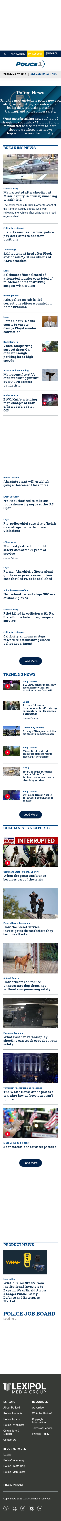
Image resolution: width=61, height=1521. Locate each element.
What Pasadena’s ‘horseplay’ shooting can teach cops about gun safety (30, 1040)
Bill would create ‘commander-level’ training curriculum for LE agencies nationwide (40, 709)
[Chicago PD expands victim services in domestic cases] (11, 731)
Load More (31, 661)
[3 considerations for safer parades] (30, 1123)
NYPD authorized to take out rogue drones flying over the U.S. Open (28, 504)
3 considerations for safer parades (29, 1147)
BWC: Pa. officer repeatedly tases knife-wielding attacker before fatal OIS (39, 687)
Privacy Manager (13, 1484)
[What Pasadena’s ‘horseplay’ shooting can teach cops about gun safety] (30, 1013)
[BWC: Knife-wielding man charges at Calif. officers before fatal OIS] (50, 400)
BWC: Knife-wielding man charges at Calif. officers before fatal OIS (20, 404)
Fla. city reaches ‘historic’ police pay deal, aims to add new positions (28, 235)
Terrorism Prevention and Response (22, 1088)
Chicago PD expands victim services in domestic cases (40, 733)
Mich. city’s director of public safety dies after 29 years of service (26, 549)
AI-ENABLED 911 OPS (43, 74)
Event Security (11, 496)
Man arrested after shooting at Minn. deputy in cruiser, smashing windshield (30, 196)
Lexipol (26, 1498)
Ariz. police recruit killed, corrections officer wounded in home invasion (27, 303)
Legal (6, 270)
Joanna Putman (10, 558)
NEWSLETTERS (18, 54)
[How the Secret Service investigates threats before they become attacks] (30, 903)
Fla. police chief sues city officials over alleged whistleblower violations (29, 527)
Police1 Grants (11, 477)
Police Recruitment (13, 228)
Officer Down (10, 542)
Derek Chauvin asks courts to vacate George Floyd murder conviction (19, 326)
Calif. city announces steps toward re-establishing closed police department (26, 640)
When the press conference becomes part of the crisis (24, 877)
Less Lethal (9, 1279)
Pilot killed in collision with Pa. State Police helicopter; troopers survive (28, 617)
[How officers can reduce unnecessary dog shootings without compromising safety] (30, 958)
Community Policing (34, 727)
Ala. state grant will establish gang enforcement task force (26, 483)
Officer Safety (10, 188)
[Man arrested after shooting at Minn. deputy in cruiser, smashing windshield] (30, 169)
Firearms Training (13, 1033)
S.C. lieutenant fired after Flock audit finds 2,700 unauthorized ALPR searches (27, 257)
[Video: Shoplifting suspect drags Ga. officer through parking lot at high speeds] (50, 346)
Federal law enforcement (16, 923)
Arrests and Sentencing (16, 370)
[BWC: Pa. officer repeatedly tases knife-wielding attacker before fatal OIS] (11, 685)
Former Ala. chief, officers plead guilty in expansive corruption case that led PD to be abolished (28, 575)
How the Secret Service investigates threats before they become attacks (28, 930)
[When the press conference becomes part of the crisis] (30, 852)
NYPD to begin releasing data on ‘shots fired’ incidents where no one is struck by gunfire (38, 776)
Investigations (10, 295)
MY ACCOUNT (35, 54)
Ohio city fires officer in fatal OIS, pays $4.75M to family (38, 797)
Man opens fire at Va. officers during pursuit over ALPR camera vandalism (21, 379)
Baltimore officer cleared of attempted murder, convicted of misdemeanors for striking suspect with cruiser (28, 280)
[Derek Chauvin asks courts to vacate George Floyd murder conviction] (50, 321)
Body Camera (10, 342)
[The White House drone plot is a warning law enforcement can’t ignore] (30, 1068)
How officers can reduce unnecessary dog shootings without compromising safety (27, 985)
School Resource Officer (16, 590)
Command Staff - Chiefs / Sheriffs (21, 872)
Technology (9, 249)
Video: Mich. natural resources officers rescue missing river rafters (37, 753)
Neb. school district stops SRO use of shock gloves (29, 596)
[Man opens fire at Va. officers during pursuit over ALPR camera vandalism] (50, 375)
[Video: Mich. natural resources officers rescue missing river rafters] (11, 751)
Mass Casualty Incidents (16, 1143)
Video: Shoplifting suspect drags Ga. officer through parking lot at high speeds (18, 353)
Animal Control (11, 978)
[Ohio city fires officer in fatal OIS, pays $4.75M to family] (11, 795)
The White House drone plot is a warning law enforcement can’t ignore (28, 1095)
